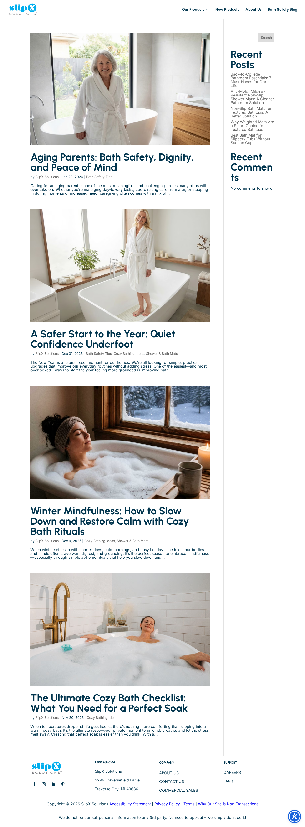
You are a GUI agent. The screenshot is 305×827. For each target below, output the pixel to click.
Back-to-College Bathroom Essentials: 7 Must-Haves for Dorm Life (251, 80)
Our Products (193, 10)
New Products (227, 10)
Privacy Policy (167, 804)
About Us (253, 10)
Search (266, 38)
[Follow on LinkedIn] (53, 784)
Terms (188, 804)
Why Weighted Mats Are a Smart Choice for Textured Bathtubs (252, 125)
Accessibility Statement (130, 804)
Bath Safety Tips (99, 177)
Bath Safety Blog (282, 10)
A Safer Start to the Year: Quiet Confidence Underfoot (102, 339)
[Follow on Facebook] (34, 784)
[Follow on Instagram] (44, 784)
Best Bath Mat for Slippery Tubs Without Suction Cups (250, 139)
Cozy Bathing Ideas (129, 353)
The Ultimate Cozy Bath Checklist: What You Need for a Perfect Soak (109, 703)
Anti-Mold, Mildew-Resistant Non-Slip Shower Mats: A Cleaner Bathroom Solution (252, 97)
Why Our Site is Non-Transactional (228, 804)
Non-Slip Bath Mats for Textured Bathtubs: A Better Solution (251, 112)
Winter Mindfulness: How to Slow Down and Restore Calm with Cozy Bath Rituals (109, 521)
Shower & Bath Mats (162, 353)
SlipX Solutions (47, 177)
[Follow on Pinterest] (63, 784)
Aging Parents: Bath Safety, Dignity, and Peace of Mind (112, 162)
